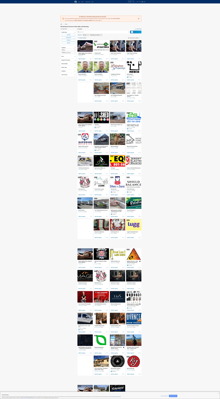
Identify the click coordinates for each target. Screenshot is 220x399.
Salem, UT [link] (112, 212)
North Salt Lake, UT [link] (98, 54)
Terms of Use (111, 396)
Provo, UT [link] (112, 54)
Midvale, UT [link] (96, 233)
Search (66, 24)
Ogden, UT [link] (96, 126)
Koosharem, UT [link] (113, 147)
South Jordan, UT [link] (113, 169)
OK (218, 393)
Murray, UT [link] (112, 75)
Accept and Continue (173, 395)
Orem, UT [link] (112, 126)
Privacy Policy (116, 396)
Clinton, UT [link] (96, 148)
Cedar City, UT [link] (80, 55)
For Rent (68, 40)
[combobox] (68, 50)
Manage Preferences (164, 395)
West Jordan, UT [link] (97, 169)
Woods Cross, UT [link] (129, 127)
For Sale (68, 34)
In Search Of (68, 37)
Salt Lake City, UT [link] (129, 97)
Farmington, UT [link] (129, 263)
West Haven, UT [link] (80, 75)
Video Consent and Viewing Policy (27, 397)
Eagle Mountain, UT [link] (81, 169)
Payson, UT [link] (129, 349)
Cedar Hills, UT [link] (129, 147)
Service (68, 42)
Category (63, 49)
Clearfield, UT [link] (80, 349)
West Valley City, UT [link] (81, 147)
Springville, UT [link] (80, 328)
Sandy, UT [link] (96, 211)
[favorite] (90, 59)
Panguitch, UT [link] (129, 75)
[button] (74, 49)
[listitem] (85, 50)
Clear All (80, 34)
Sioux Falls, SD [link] (129, 369)
